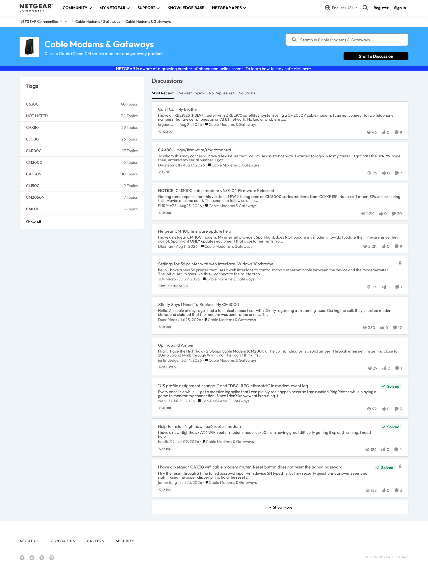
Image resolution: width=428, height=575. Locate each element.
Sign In (400, 7)
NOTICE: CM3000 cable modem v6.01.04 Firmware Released (216, 190)
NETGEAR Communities (39, 21)
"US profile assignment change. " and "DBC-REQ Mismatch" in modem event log (233, 385)
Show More (283, 507)
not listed (37, 116)
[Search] (365, 8)
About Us (29, 541)
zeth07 (164, 401)
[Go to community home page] (36, 8)
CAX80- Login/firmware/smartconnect (194, 149)
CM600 (33, 209)
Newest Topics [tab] (191, 92)
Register (381, 7)
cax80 (32, 127)
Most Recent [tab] (163, 92)
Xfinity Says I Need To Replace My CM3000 (198, 304)
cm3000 (34, 162)
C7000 (32, 139)
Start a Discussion (376, 56)
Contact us (63, 541)
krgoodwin (167, 124)
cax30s (33, 174)
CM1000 (34, 151)
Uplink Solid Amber (176, 345)
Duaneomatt (169, 165)
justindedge (168, 360)
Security (125, 541)
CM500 (33, 186)
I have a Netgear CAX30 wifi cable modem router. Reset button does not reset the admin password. (251, 466)
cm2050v (35, 197)
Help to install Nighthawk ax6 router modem (199, 426)
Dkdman (165, 246)
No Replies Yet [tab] (221, 92)
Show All (33, 222)
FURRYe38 (167, 206)
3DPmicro (167, 279)
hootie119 (166, 441)
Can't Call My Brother (178, 109)
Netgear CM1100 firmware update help (194, 231)
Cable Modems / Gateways (97, 21)
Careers (95, 541)
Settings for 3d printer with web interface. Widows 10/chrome (215, 263)
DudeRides (167, 320)
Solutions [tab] (247, 92)
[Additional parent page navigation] (67, 21)
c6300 (32, 104)
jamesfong (167, 482)
